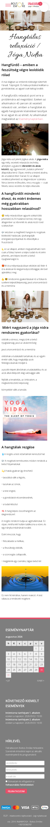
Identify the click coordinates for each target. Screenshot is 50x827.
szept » (40, 680)
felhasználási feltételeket (20, 784)
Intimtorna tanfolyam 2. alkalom (23, 719)
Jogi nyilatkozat (40, 815)
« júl (8, 680)
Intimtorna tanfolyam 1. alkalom (23, 712)
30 (41, 669)
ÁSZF (5, 815)
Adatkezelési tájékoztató (21, 815)
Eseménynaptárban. (31, 119)
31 (8, 675)
